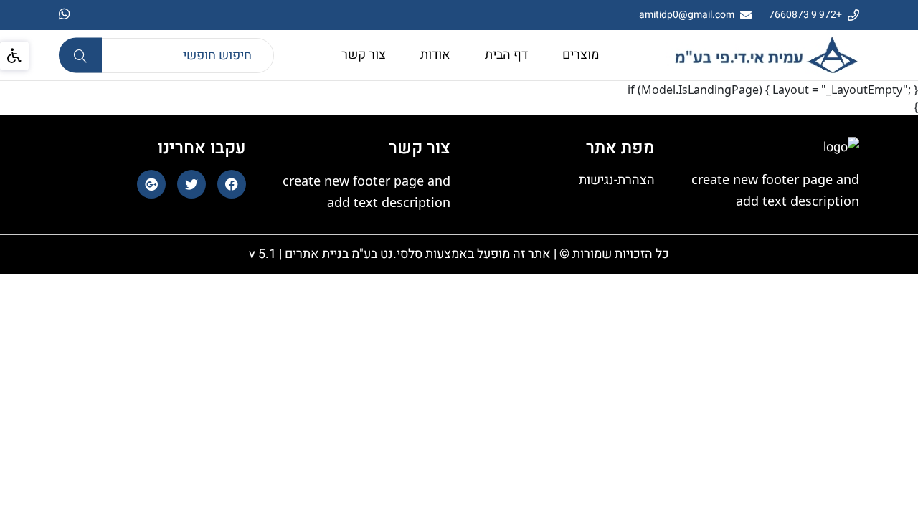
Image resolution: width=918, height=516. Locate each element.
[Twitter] (191, 184)
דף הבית (506, 54)
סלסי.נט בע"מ (385, 254)
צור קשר (363, 54)
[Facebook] (231, 184)
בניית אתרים (315, 254)
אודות (435, 54)
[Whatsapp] (64, 15)
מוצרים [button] (580, 54)
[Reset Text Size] (141, 95)
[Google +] (151, 184)
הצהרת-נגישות (617, 180)
